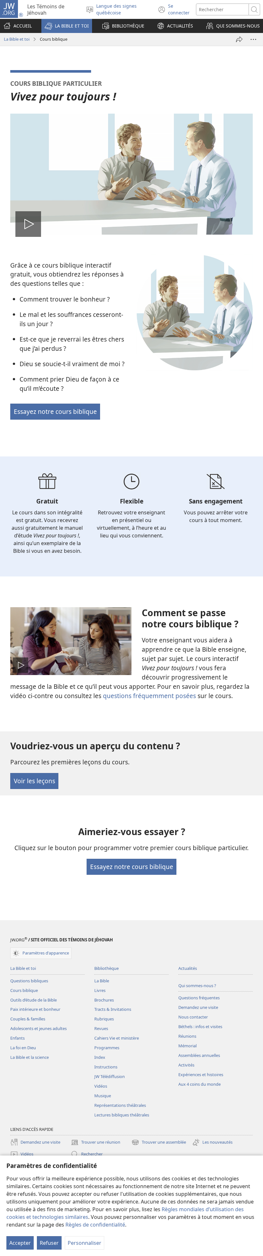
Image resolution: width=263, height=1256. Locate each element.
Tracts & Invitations (112, 1009)
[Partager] (239, 39)
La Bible (101, 981)
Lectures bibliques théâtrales (121, 1115)
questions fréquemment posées (149, 695)
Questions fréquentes (199, 998)
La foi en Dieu (23, 1048)
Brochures (104, 1000)
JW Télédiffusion (109, 1076)
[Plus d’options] (253, 39)
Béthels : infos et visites (200, 1026)
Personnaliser (84, 1242)
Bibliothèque (106, 968)
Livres (100, 990)
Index (99, 1057)
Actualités (187, 968)
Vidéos (100, 1086)
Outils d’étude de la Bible (33, 1000)
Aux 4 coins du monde (199, 1084)
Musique (102, 1096)
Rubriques (104, 1019)
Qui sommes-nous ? (197, 985)
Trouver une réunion (95, 1142)
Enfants (17, 1038)
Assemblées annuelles (199, 1055)
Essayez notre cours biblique (55, 411)
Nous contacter (193, 1017)
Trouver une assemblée (159, 1142)
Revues (101, 1028)
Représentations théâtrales (120, 1105)
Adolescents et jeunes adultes (38, 1028)
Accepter (20, 1242)
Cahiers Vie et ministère (116, 1038)
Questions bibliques (29, 981)
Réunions (187, 1036)
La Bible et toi (17, 39)
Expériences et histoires (200, 1074)
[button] (66, 26)
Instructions (105, 1067)
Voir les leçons (34, 781)
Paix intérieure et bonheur (35, 1009)
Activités (186, 1065)
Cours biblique (24, 990)
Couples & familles (27, 1019)
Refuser (49, 1242)
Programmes (106, 1048)
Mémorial (187, 1046)
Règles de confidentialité (95, 1224)
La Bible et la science (29, 1057)
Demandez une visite (198, 1007)
